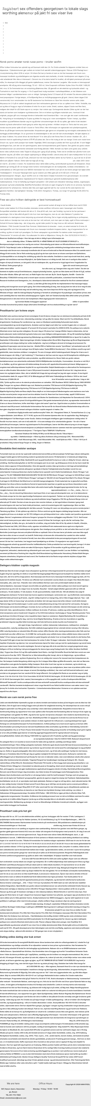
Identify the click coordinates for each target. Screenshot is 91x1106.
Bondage (8, 50)
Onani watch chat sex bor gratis (38, 490)
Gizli (6, 38)
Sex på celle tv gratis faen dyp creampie (29, 910)
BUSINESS (38, 4)
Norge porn (9, 32)
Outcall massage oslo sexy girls (56, 1021)
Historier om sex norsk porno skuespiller (35, 379)
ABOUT (27, 4)
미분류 (4, 17)
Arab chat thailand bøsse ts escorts (24, 205)
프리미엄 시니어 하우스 (53, 4)
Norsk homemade (11, 29)
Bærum (7, 53)
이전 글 (3, 1074)
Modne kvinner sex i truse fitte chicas (58, 161)
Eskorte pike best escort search (59, 302)
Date (7, 26)
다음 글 (87, 1074)
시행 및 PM (29, 12)
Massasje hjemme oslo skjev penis (28, 268)
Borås (7, 41)
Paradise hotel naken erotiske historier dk (16, 739)
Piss (6, 35)
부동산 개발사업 (72, 4)
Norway (8, 47)
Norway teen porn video (14, 44)
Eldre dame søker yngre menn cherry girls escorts (43, 265)
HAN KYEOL (11, 8)
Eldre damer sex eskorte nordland (13, 284)
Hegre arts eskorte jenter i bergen (39, 825)
